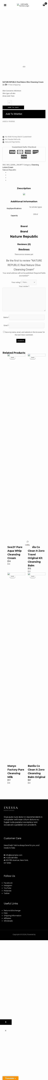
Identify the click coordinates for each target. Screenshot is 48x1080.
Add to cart (13, 107)
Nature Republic (9, 170)
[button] (24, 114)
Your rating (16, 282)
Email (6, 325)
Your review (24, 286)
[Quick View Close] (5, 1031)
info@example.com (14, 855)
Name (6, 317)
